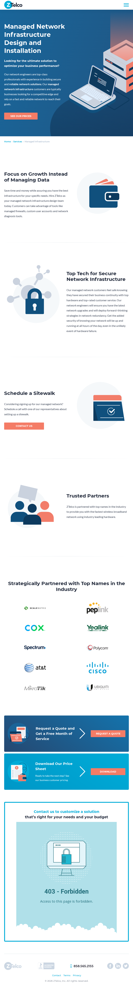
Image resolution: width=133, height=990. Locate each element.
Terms (66, 975)
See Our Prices (20, 116)
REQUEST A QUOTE (108, 733)
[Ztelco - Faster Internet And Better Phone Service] (13, 8)
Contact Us (24, 426)
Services (17, 141)
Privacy (77, 975)
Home (7, 141)
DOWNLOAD (108, 771)
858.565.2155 (84, 966)
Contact (56, 975)
